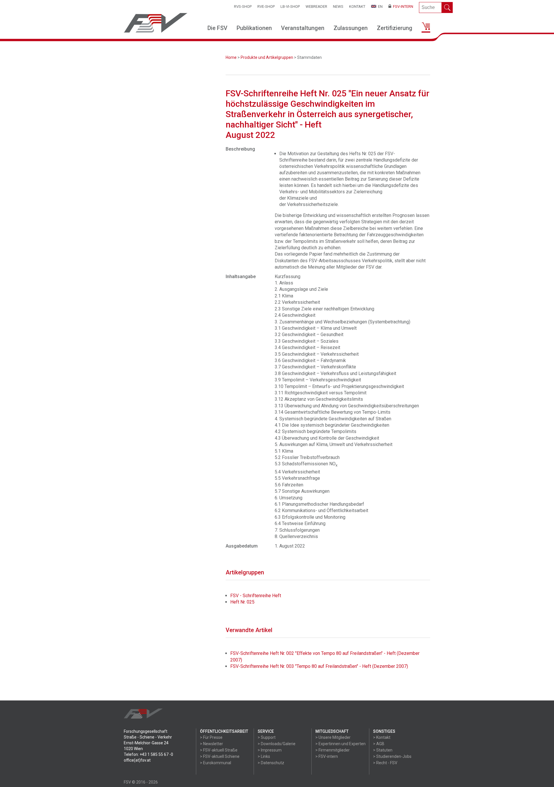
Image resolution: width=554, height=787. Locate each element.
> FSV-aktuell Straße (218, 750)
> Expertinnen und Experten (340, 743)
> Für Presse (211, 737)
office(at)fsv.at (137, 760)
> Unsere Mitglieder (333, 737)
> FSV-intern (326, 756)
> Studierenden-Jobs (392, 756)
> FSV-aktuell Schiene (219, 756)
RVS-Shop (243, 6)
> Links (264, 756)
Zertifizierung (394, 28)
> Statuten (382, 750)
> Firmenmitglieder (332, 750)
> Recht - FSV (385, 762)
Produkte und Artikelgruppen (267, 57)
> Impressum (270, 750)
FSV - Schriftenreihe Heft (255, 595)
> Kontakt (381, 737)
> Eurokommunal (215, 762)
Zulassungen (351, 28)
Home (231, 57)
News (338, 6)
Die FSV (217, 28)
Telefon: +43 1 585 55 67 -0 (148, 754)
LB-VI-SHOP (290, 6)
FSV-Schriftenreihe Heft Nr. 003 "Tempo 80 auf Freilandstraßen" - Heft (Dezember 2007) (319, 666)
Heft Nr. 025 (242, 602)
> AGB (378, 743)
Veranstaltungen (302, 28)
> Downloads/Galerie (276, 743)
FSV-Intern (402, 6)
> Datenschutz (271, 762)
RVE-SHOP (266, 6)
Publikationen (254, 28)
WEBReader (316, 6)
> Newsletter (211, 743)
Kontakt (357, 6)
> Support (267, 737)
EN (379, 6)
